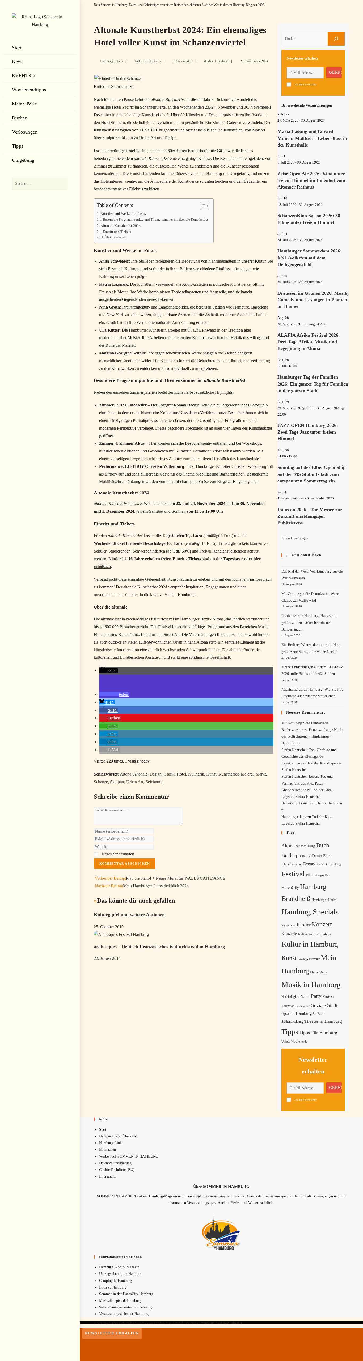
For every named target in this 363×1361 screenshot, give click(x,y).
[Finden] (336, 39)
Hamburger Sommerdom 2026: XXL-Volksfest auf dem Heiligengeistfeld (309, 257)
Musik (323, 972)
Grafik (169, 774)
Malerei (247, 774)
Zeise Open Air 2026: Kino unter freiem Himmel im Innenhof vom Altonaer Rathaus (311, 180)
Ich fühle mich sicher (305, 84)
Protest (328, 996)
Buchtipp (291, 855)
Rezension (287, 1006)
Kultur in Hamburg (148, 61)
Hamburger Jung (111, 61)
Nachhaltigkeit (290, 997)
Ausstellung (305, 846)
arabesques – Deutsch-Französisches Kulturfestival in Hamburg (159, 946)
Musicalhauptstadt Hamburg (120, 1301)
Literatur (314, 959)
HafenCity (290, 887)
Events (309, 864)
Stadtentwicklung (292, 1021)
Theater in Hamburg (323, 1021)
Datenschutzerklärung (115, 1163)
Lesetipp (303, 959)
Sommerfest (303, 1006)
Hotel (181, 774)
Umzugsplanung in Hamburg (120, 1274)
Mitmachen (107, 1150)
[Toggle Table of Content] (202, 205)
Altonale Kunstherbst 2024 (120, 226)
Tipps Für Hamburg (318, 1032)
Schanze (101, 782)
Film (309, 875)
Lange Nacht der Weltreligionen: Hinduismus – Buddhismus (312, 736)
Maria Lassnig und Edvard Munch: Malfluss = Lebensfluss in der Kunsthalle (312, 138)
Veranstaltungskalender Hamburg (124, 1314)
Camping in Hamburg (115, 1281)
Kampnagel (288, 925)
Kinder (304, 924)
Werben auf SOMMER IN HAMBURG (128, 1156)
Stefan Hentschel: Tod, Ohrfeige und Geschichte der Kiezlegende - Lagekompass (309, 756)
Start (102, 1130)
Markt (261, 774)
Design (156, 774)
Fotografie (321, 875)
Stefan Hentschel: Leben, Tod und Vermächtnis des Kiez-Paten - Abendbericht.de (307, 783)
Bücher (306, 856)
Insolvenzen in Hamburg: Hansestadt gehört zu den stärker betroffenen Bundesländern (308, 622)
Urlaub (285, 1041)
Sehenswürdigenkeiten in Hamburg (125, 1307)
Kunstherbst (228, 774)
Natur (305, 996)
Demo (317, 856)
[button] (108, 670)
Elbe (327, 856)
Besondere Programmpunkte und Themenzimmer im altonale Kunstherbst (155, 219)
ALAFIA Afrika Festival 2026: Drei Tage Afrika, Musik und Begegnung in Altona (308, 341)
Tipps (289, 1032)
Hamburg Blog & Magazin (119, 1267)
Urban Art (134, 782)
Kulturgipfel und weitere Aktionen (129, 914)
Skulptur (117, 782)
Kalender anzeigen (294, 538)
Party (316, 996)
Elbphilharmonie (291, 864)
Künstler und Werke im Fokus (123, 213)
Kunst (211, 774)
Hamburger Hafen (324, 900)
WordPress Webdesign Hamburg (221, 1322)
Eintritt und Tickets (117, 232)
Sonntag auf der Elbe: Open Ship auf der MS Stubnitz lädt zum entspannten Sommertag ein (311, 474)
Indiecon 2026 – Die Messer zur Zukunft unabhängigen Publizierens (309, 516)
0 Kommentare (183, 61)
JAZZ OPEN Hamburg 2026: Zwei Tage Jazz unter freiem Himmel (307, 432)
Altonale (140, 774)
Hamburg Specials (310, 912)
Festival (293, 874)
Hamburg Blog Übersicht (118, 1136)
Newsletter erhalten (117, 854)
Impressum (107, 1176)
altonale (129, 587)
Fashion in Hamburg (328, 864)
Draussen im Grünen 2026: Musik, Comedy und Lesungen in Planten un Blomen (313, 299)
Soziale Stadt (324, 1005)
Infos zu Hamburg (112, 1287)
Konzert (322, 924)
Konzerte (289, 933)
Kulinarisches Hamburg (315, 934)
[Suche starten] (61, 184)
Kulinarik (196, 774)
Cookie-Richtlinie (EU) (116, 1170)
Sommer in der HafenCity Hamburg (126, 1294)
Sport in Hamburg (296, 1013)
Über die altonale (115, 237)
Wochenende (299, 1041)
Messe (314, 972)
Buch (322, 845)
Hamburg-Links (111, 1143)
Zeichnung (154, 782)
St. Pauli (319, 1014)
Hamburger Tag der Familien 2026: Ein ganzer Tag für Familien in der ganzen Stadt (312, 383)
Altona (125, 774)
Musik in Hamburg (311, 984)
